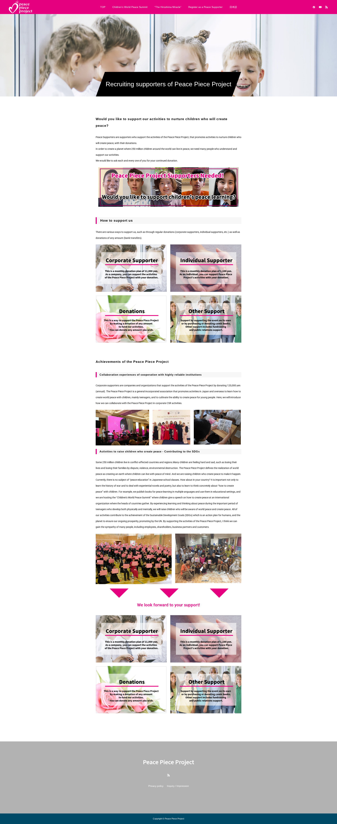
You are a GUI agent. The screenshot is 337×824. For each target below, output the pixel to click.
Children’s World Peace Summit (129, 7)
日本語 (233, 7)
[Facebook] (314, 7)
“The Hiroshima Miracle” (167, 7)
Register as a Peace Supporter (205, 7)
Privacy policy (155, 786)
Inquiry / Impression (178, 786)
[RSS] (326, 7)
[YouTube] (320, 7)
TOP (102, 7)
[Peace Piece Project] (20, 7)
